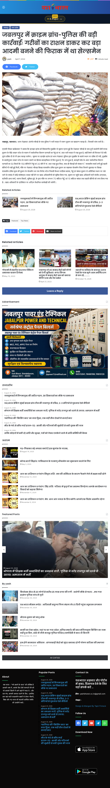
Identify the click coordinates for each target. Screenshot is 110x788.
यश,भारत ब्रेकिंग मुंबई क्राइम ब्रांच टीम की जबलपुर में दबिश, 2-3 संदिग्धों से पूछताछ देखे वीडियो (90, 202)
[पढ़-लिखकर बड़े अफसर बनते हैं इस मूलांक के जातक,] (10, 452)
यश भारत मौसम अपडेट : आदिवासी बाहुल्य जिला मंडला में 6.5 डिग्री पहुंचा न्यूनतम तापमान (61, 604)
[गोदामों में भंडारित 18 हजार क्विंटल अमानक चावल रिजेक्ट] (18, 258)
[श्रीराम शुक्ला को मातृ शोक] (10, 621)
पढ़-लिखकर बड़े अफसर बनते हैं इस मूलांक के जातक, (44, 448)
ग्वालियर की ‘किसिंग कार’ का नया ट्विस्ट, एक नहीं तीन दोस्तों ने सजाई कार (47, 575)
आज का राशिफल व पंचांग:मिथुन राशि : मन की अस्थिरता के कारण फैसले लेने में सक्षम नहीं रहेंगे (63, 473)
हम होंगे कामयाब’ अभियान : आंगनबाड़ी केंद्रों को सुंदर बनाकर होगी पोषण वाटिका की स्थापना (62, 642)
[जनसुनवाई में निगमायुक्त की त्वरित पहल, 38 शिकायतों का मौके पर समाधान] (10, 202)
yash (9, 59)
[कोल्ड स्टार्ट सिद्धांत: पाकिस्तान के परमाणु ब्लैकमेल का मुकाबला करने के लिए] (10, 465)
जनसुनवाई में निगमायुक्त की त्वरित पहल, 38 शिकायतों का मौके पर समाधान (36, 202)
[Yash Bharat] (55, 7)
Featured (15, 221)
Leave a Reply (55, 290)
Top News (24, 221)
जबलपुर (6, 27)
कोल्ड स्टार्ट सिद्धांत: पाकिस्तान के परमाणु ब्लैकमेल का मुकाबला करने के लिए (55, 461)
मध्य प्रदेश (15, 27)
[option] (55, 549)
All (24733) (55, 658)
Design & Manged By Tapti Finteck (90, 706)
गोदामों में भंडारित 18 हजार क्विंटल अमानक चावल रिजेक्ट (18, 271)
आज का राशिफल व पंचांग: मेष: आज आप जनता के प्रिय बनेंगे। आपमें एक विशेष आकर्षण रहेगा (62, 499)
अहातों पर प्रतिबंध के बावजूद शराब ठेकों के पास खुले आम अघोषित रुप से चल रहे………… (90, 273)
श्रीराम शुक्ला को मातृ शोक (32, 617)
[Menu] (3, 8)
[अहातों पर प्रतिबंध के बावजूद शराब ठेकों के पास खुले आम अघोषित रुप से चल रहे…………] (91, 258)
